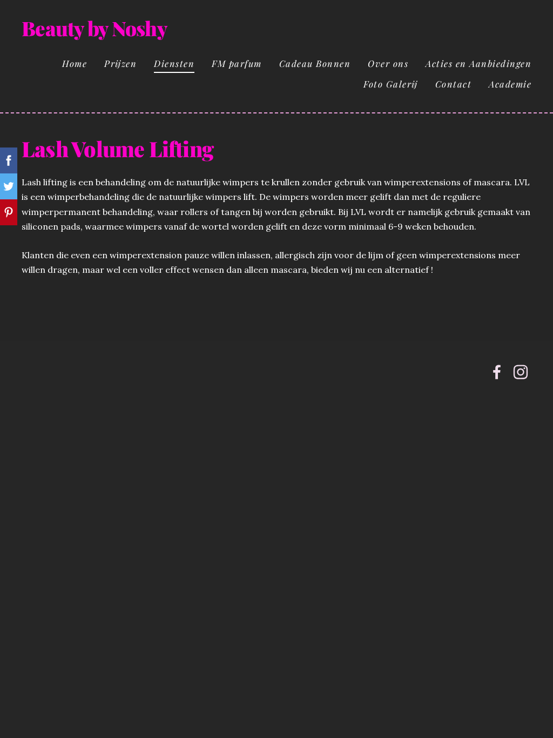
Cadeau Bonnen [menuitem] (315, 63)
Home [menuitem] (74, 63)
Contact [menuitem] (453, 84)
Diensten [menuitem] (174, 63)
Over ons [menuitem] (388, 63)
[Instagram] (520, 372)
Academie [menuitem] (510, 84)
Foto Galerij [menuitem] (390, 84)
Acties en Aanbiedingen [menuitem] (478, 63)
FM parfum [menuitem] (237, 63)
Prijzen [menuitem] (120, 63)
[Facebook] (497, 372)
